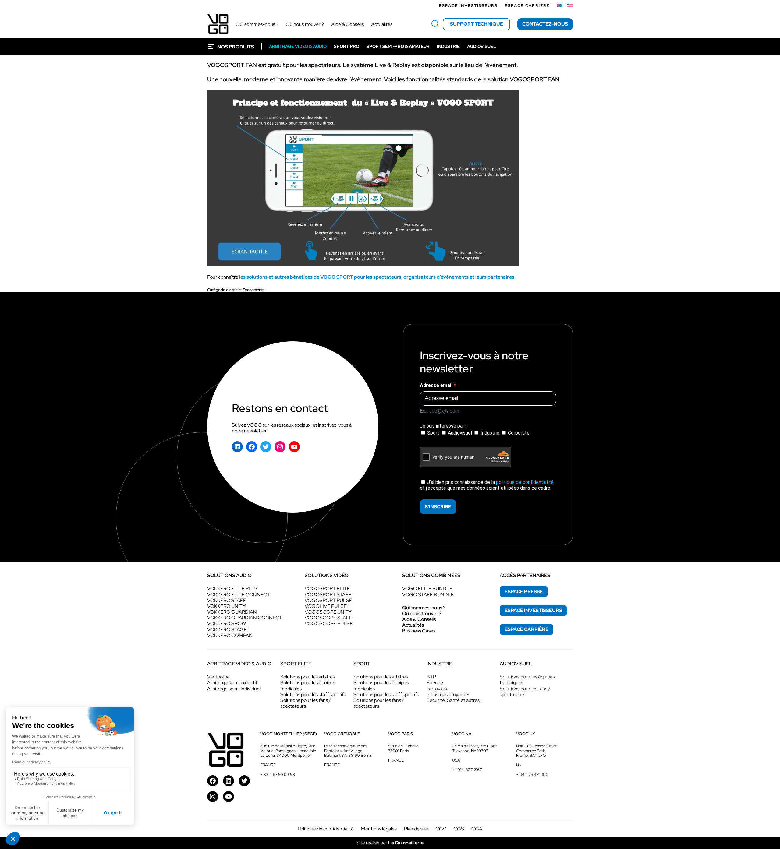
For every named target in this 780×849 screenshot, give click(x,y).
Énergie (435, 682)
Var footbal (218, 677)
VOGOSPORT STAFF (328, 594)
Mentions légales (379, 829)
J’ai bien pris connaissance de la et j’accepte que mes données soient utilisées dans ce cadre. (487, 485)
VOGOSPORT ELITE (327, 588)
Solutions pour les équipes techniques (527, 680)
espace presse (524, 591)
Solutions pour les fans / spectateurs (305, 703)
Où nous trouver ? (421, 613)
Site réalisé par (390, 843)
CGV (440, 829)
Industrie (490, 433)
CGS (458, 829)
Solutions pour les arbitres (307, 677)
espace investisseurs (533, 610)
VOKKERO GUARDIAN (232, 612)
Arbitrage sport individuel (234, 688)
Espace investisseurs (468, 5)
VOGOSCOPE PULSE (329, 623)
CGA (476, 829)
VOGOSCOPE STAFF (328, 618)
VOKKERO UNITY (226, 606)
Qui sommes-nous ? (423, 607)
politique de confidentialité (525, 482)
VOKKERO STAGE (227, 629)
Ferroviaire (438, 688)
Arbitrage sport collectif (232, 682)
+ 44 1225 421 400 (532, 774)
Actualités (413, 625)
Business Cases (418, 631)
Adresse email (437, 385)
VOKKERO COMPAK (229, 635)
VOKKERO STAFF (226, 600)
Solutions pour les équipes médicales (307, 685)
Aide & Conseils (419, 619)
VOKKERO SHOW (226, 623)
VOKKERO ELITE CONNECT (238, 594)
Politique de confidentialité (326, 829)
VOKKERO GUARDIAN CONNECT (244, 618)
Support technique (476, 24)
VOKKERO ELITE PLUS (232, 588)
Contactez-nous (545, 24)
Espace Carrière (527, 5)
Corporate (518, 433)
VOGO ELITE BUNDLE (427, 588)
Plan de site (416, 829)
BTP (431, 677)
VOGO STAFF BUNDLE (428, 594)
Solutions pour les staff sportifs (313, 694)
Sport (433, 433)
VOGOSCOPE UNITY (328, 612)
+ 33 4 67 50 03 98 (277, 774)
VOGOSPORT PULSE (328, 600)
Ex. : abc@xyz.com (439, 411)
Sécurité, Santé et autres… (455, 700)
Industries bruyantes (448, 694)
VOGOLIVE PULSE (326, 606)
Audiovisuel (460, 433)
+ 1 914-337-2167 (467, 769)
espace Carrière (526, 629)
